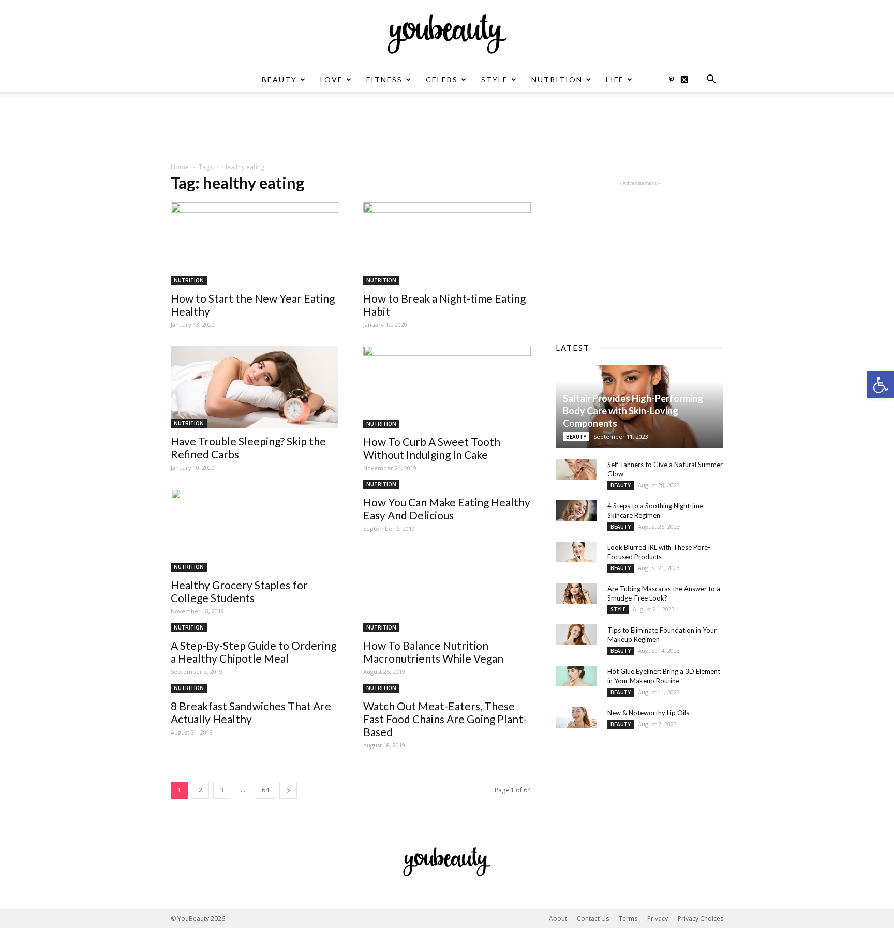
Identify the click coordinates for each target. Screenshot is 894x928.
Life (615, 79)
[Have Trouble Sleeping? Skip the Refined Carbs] (254, 387)
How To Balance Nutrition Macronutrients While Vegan (433, 652)
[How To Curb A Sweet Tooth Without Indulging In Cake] (447, 387)
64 (265, 790)
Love (331, 79)
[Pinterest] (671, 79)
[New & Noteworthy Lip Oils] (576, 717)
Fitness (384, 79)
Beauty (279, 79)
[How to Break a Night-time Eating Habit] (447, 243)
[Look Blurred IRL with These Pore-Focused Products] (576, 552)
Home (180, 166)
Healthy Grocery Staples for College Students (239, 591)
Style (494, 79)
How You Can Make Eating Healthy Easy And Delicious (446, 508)
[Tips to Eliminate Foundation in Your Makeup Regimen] (576, 634)
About (558, 918)
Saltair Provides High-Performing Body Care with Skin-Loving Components (633, 411)
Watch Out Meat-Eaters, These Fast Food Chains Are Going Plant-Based (445, 718)
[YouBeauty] (447, 34)
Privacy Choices (700, 918)
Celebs (442, 79)
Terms (628, 918)
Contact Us (593, 918)
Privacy (657, 918)
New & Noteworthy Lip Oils (648, 713)
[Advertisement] (447, 127)
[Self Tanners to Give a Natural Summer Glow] (576, 469)
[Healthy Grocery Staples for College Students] (254, 530)
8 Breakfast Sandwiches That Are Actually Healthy (251, 712)
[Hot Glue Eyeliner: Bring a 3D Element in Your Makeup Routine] (576, 676)
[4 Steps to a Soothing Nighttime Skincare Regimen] (576, 510)
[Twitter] (688, 79)
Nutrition (557, 79)
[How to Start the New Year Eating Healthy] (254, 243)
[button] (880, 384)
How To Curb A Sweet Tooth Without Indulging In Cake (431, 448)
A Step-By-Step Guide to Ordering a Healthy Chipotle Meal (253, 652)
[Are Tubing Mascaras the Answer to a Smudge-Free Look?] (576, 593)
